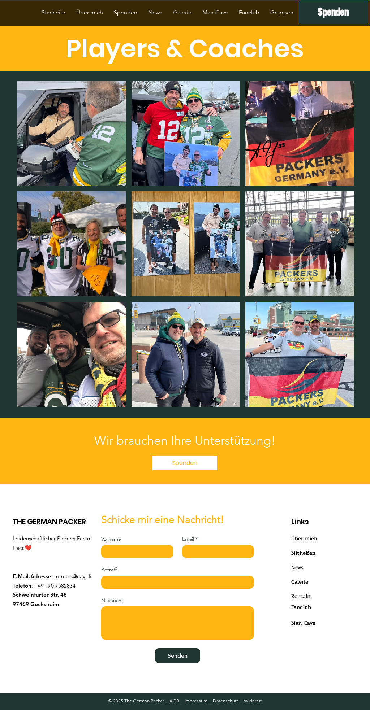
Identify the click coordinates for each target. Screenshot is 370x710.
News (297, 567)
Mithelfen (303, 553)
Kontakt (301, 596)
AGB (174, 701)
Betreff (109, 570)
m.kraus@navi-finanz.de (82, 576)
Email (190, 539)
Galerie (299, 582)
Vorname (111, 539)
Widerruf (253, 701)
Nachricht (112, 600)
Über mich (304, 538)
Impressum (196, 701)
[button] (71, 133)
